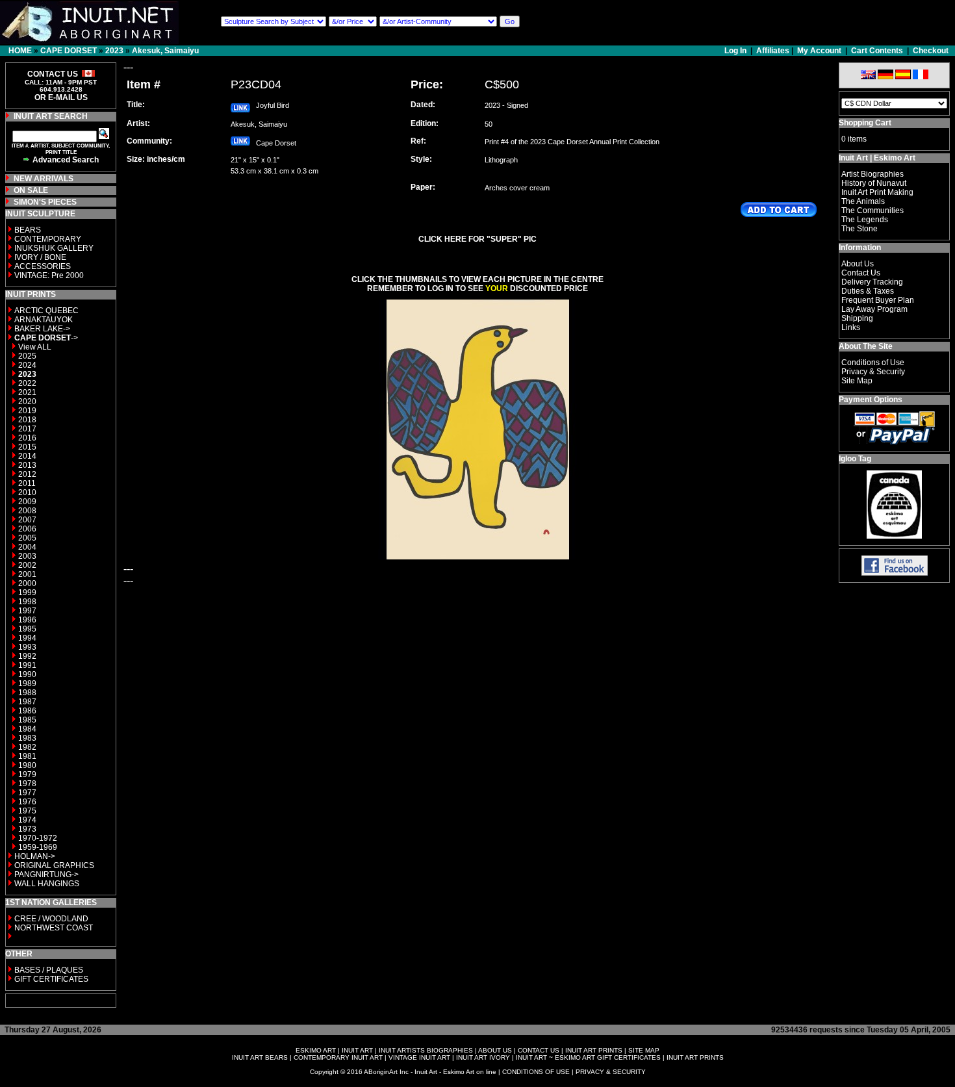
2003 (27, 556)
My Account (819, 50)
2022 (27, 383)
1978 (27, 783)
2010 (27, 492)
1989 (27, 683)
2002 (27, 565)
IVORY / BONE (40, 257)
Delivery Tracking (872, 282)
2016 (27, 437)
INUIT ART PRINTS (593, 1050)
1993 (27, 647)
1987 (27, 701)
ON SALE (31, 190)
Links (850, 327)
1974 (27, 820)
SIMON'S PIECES (45, 202)
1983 (27, 738)
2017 (27, 428)
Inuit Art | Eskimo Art (877, 157)
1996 (27, 619)
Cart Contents (877, 50)
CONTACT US (538, 1050)
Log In (736, 50)
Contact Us (860, 272)
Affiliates (772, 50)
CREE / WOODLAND (50, 918)
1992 (27, 656)
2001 (27, 574)
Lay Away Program (874, 309)
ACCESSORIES (42, 266)
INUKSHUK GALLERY (54, 248)
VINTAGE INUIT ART (419, 1057)
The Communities (872, 210)
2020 (27, 401)
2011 (27, 483)
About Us (857, 263)
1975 (27, 810)
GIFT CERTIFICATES (51, 979)
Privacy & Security (873, 371)
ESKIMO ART (316, 1050)
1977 (27, 792)
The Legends (864, 219)
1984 (27, 729)
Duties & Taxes (867, 291)
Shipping (857, 318)
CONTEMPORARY (47, 239)
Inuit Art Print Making (877, 192)
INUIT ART (357, 1050)
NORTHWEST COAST (52, 927)
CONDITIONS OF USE (536, 1071)
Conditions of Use (872, 362)
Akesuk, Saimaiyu (165, 50)
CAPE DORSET (68, 50)
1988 (27, 692)
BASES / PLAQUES (48, 970)
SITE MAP (643, 1050)
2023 (114, 50)
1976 (27, 801)
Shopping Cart (865, 122)
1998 (27, 601)
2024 (27, 365)
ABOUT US (495, 1050)
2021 (27, 392)
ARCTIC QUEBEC (46, 310)
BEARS (27, 230)
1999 (27, 592)
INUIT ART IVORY (483, 1057)
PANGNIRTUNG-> (46, 874)
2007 (27, 519)
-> (46, 337)
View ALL (34, 347)
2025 (27, 356)
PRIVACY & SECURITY (611, 1071)
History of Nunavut (873, 183)
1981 (27, 756)
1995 (27, 628)
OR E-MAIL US (61, 97)
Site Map (856, 380)
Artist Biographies (872, 174)
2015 (27, 447)
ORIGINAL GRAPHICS (54, 865)
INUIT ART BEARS (260, 1057)
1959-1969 (37, 847)
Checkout (931, 50)
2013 (27, 465)
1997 (27, 610)
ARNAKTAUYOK (43, 319)
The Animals (863, 201)
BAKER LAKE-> (42, 328)
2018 (27, 419)
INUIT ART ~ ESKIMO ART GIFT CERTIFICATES (588, 1057)
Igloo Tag (855, 458)
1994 (27, 638)
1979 (27, 774)
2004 (27, 547)
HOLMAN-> (34, 856)
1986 (27, 710)
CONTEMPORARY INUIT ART (338, 1057)
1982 (27, 747)
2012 (27, 474)
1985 (27, 719)
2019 (27, 410)
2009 (27, 501)
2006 (27, 528)
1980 (27, 765)
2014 (27, 456)
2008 (27, 510)
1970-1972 (37, 838)
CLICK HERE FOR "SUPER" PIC (477, 239)
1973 (27, 829)
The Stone (859, 228)
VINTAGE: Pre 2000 (49, 275)
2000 (27, 583)
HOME (20, 50)
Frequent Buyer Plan (877, 300)
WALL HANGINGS (46, 883)
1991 (27, 665)
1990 (27, 674)
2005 (27, 538)
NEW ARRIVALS (43, 178)
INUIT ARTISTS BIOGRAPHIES (426, 1050)
